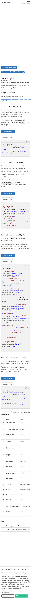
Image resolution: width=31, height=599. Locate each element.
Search (23, 3)
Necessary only (8, 596)
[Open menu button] (28, 2)
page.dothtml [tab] (7, 137)
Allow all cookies (21, 596)
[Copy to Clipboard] (27, 141)
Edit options (5, 592)
